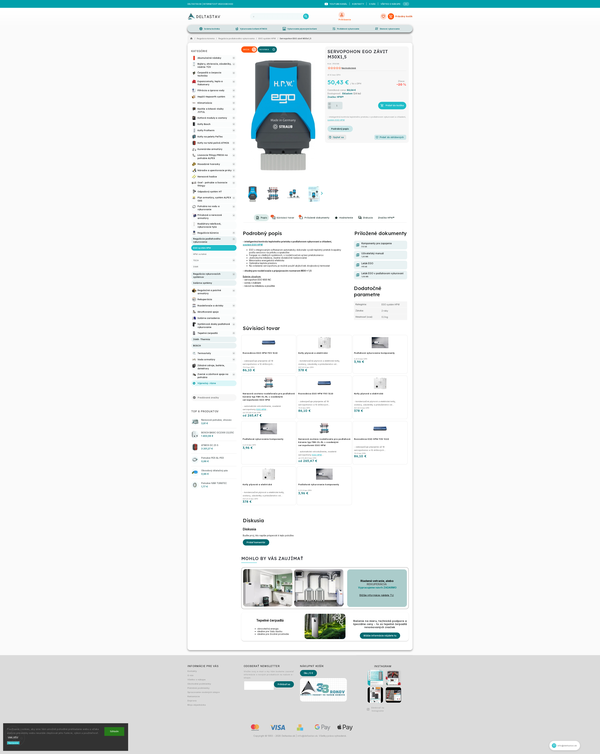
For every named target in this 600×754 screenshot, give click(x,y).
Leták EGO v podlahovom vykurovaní (382, 275)
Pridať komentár (256, 542)
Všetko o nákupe (197, 679)
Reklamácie (194, 696)
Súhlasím (114, 731)
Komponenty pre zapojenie (376, 245)
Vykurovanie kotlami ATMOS (251, 29)
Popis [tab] (264, 217)
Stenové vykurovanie (387, 29)
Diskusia (368, 217)
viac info (13, 737)
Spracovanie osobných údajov (204, 692)
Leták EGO (367, 265)
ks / (308, 673)
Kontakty (358, 4)
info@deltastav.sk (308, 736)
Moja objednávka (197, 705)
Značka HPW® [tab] (386, 217)
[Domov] (192, 38)
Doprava (192, 700)
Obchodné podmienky (199, 684)
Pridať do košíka (394, 105)
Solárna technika (209, 29)
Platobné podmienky (199, 688)
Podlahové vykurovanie (345, 29)
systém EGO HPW (336, 120)
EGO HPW (261, 409)
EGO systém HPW (391, 304)
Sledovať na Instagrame (377, 709)
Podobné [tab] (272, 216)
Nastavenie (13, 743)
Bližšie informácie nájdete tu (380, 635)
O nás (372, 4)
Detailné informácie (340, 129)
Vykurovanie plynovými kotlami (299, 29)
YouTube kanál (338, 4)
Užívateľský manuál (372, 255)
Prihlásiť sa (284, 684)
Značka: (336, 97)
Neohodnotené (349, 68)
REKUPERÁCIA (377, 584)
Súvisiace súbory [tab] (300, 216)
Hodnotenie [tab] (346, 217)
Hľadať (306, 16)
